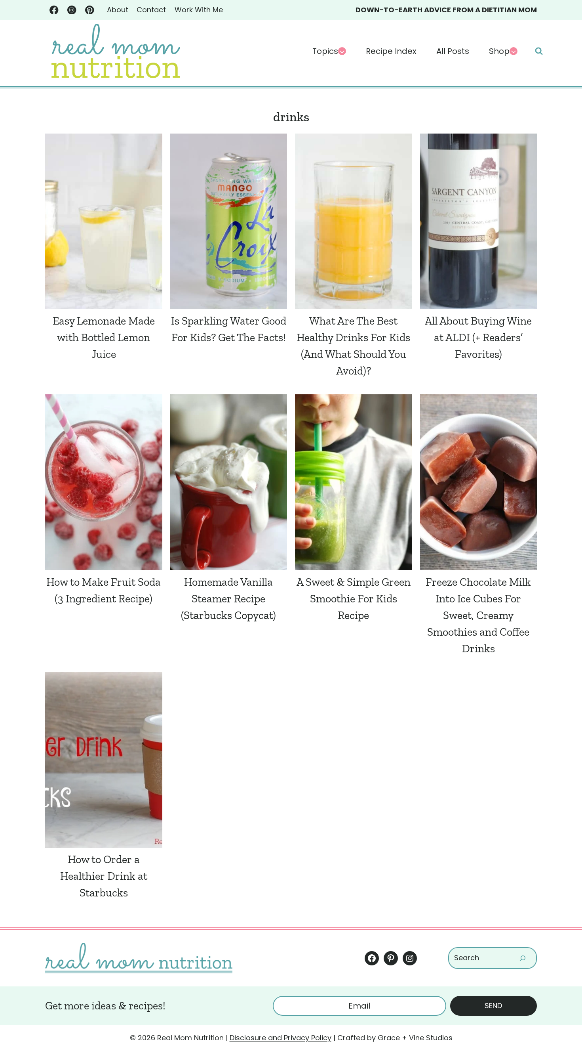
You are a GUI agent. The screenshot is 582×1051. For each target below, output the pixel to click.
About (117, 10)
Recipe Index (391, 51)
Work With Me (199, 10)
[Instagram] (72, 10)
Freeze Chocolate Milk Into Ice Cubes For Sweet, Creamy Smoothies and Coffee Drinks (478, 615)
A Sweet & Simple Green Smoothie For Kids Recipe (354, 598)
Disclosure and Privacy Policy (280, 1038)
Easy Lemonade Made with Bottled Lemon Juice (104, 337)
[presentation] (103, 221)
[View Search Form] (538, 51)
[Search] (522, 958)
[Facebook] (54, 10)
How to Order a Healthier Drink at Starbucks (103, 876)
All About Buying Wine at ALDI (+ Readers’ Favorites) (478, 337)
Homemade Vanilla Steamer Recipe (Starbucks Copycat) (228, 598)
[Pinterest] (90, 10)
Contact (151, 10)
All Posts (452, 51)
